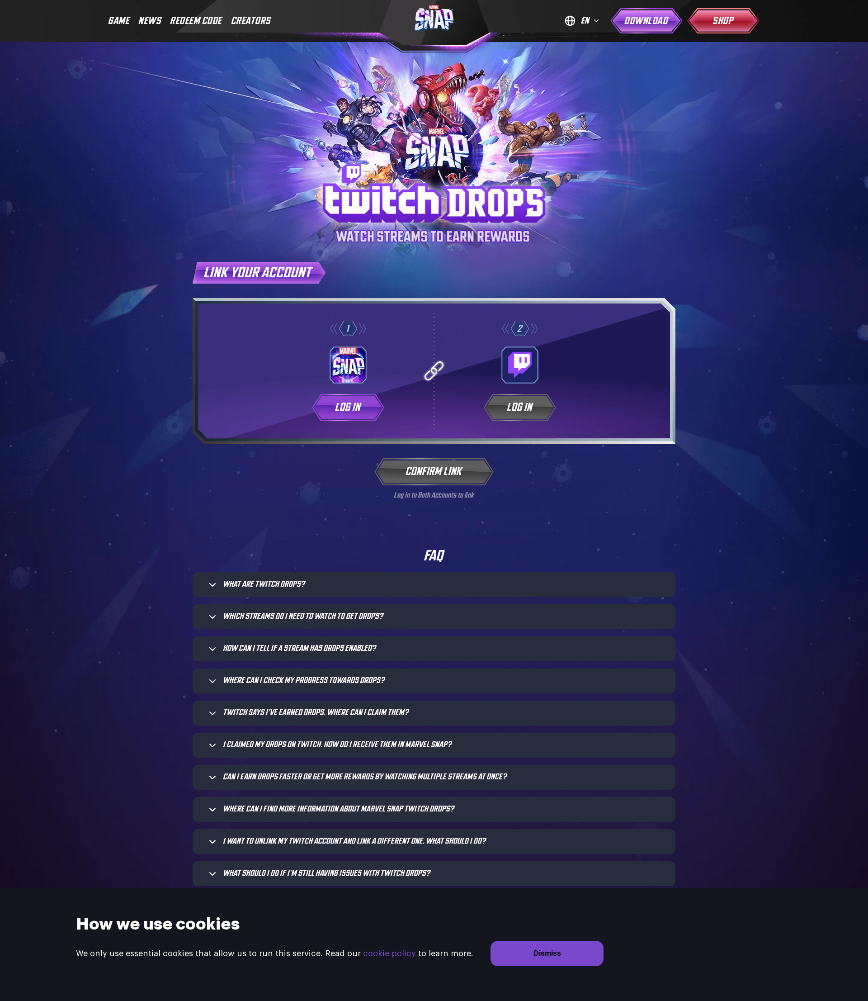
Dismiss (547, 953)
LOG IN (348, 407)
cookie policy (389, 953)
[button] (442, 584)
